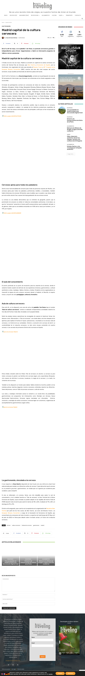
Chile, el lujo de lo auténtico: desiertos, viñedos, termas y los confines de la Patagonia (74, 139)
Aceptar (60, 673)
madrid (42, 525)
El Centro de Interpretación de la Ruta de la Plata (28, 562)
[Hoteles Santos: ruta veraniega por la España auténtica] (62, 147)
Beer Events (31, 65)
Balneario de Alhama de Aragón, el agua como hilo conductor (46, 562)
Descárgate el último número (69, 621)
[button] (82, 18)
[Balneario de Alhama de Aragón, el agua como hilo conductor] (46, 555)
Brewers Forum (37, 67)
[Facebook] (8, 665)
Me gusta (62, 31)
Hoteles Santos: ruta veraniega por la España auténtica (74, 148)
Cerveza (8, 525)
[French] (4, 674)
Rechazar (70, 673)
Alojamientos (46, 559)
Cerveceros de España (43, 65)
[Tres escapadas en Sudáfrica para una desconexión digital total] (10, 555)
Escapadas (10, 559)
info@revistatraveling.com (13, 660)
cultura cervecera (16, 525)
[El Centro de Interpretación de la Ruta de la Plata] (28, 555)
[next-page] (5, 568)
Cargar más (70, 154)
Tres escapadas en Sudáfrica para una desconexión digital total (10, 562)
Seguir (71, 31)
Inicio (3, 22)
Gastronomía (8, 22)
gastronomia (36, 525)
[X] (17, 665)
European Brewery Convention (11, 513)
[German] (7, 674)
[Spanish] (9, 674)
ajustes (50, 674)
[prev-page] (3, 568)
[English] (2, 674)
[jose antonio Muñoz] (3, 38)
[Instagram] (13, 665)
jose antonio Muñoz (11, 37)
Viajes (68, 134)
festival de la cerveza (27, 525)
